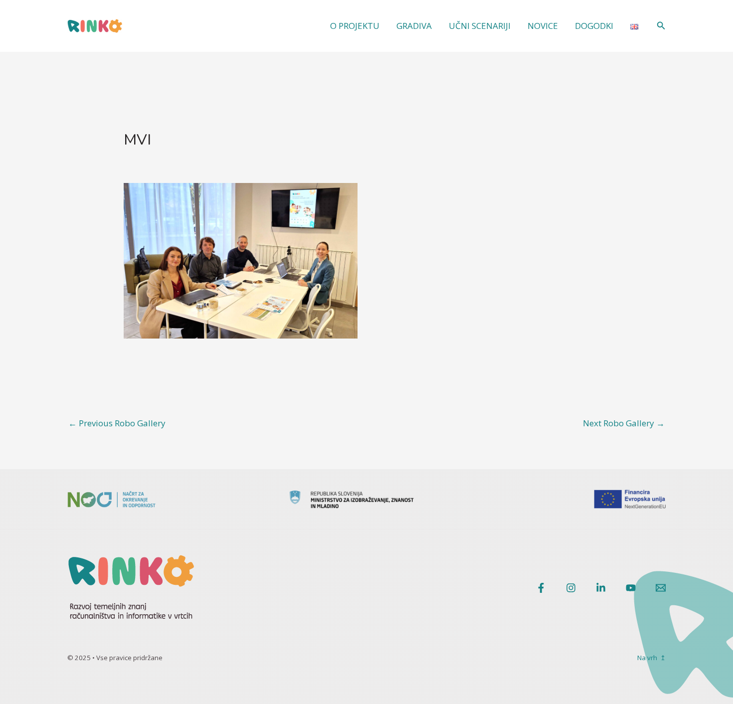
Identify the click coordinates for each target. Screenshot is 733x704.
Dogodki (594, 25)
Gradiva (414, 25)
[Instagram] (571, 588)
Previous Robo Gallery (117, 423)
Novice (543, 25)
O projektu (354, 25)
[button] (661, 25)
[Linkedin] (601, 588)
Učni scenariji (480, 25)
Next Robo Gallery (624, 423)
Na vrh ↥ (651, 657)
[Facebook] (541, 588)
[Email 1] (661, 588)
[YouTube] (631, 588)
